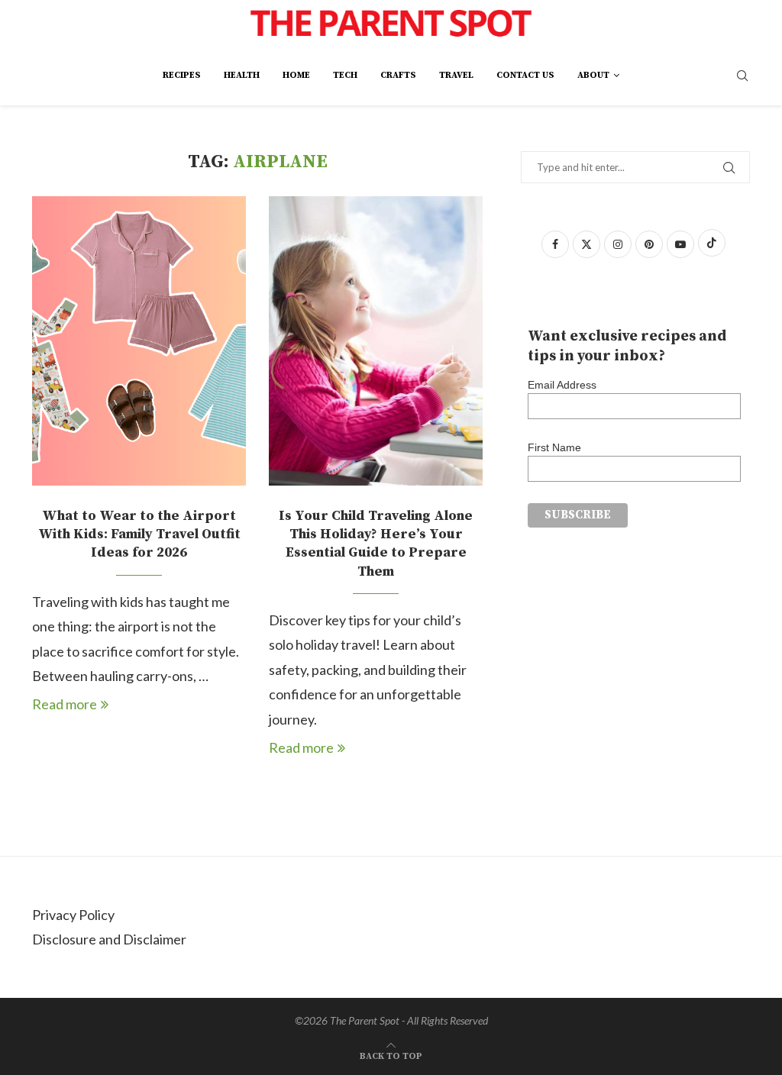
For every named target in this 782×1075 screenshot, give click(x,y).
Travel (456, 75)
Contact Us (525, 75)
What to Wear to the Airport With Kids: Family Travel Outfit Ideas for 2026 (139, 534)
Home (296, 75)
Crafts (398, 75)
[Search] (742, 76)
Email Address (562, 385)
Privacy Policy (73, 914)
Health (242, 75)
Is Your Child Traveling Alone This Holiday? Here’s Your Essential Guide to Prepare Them (376, 543)
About (593, 75)
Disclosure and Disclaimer (109, 939)
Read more (64, 704)
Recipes (182, 75)
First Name (554, 447)
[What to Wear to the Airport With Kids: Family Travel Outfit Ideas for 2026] (139, 341)
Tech (345, 75)
